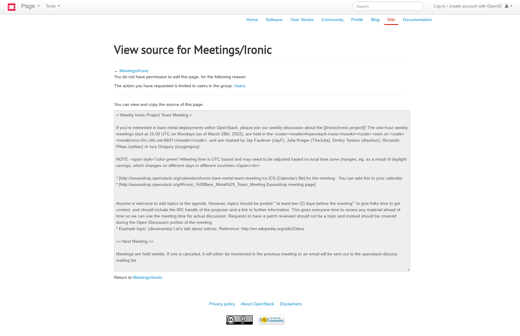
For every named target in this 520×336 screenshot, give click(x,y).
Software (274, 19)
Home (252, 19)
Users (239, 85)
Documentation (417, 19)
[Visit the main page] (12, 7)
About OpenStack (257, 303)
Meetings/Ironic (134, 70)
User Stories (302, 19)
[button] (508, 6)
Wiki (391, 19)
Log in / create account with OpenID (468, 6)
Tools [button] (51, 6)
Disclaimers (291, 303)
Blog (375, 19)
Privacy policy (222, 303)
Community (332, 19)
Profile (357, 19)
